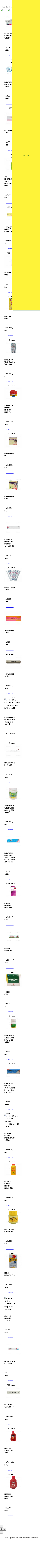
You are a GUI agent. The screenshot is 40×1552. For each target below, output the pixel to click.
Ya (32, 1542)
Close (3, 1529)
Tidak (36, 1542)
